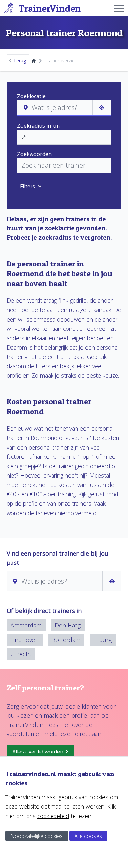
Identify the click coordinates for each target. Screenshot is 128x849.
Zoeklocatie (31, 96)
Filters (27, 186)
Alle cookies (88, 835)
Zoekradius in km (38, 125)
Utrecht (21, 654)
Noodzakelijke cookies (37, 835)
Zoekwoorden (34, 154)
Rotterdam (66, 640)
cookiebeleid (53, 816)
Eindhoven (25, 640)
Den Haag (68, 625)
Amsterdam (26, 625)
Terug (19, 60)
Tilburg (103, 640)
